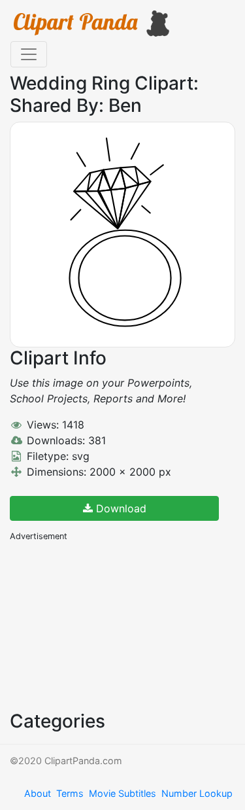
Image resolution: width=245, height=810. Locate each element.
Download (119, 508)
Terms (70, 793)
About (37, 793)
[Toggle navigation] (28, 54)
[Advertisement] (108, 625)
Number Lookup (197, 793)
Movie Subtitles (122, 793)
